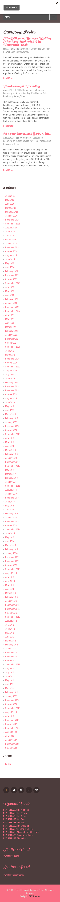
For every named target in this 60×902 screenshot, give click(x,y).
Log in (8, 764)
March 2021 (10, 354)
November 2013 (12, 561)
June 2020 (10, 378)
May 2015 (9, 505)
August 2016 (11, 489)
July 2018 (9, 438)
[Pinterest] (36, 792)
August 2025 (11, 227)
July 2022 (9, 315)
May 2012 (9, 632)
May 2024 (9, 263)
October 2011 (11, 660)
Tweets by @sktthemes (13, 875)
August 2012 (11, 621)
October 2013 (11, 565)
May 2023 (9, 291)
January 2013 (11, 601)
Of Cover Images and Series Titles (27, 134)
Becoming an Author (12, 93)
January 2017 (11, 482)
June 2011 (10, 676)
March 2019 (10, 414)
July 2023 (9, 287)
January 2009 (11, 740)
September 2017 (12, 466)
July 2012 (9, 625)
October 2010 (11, 704)
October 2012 (11, 613)
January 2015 (11, 517)
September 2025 (12, 223)
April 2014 (9, 541)
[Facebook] (6, 792)
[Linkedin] (29, 792)
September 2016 (12, 486)
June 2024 (10, 259)
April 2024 (9, 267)
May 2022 (9, 319)
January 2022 (11, 335)
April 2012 (9, 636)
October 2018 (11, 430)
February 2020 (11, 382)
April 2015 (9, 509)
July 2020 (9, 374)
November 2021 (12, 339)
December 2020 (12, 358)
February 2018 (11, 454)
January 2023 (11, 303)
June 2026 (10, 196)
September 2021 (12, 347)
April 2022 (9, 323)
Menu (7, 16)
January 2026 (11, 215)
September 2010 (12, 708)
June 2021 (10, 350)
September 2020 (12, 366)
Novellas (34, 141)
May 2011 (9, 680)
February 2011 (11, 692)
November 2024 (12, 247)
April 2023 (9, 295)
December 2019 (12, 386)
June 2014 (10, 533)
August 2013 (11, 573)
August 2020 (11, 370)
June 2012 (10, 628)
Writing (26, 52)
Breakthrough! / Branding (21, 86)
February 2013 (11, 597)
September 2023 (12, 283)
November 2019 (12, 390)
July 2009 (9, 736)
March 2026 (10, 208)
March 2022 (10, 327)
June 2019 (10, 402)
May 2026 (9, 200)
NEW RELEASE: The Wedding (16, 825)
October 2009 (11, 724)
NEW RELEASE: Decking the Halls (18, 829)
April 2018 (9, 446)
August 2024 (11, 255)
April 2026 (9, 204)
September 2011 (12, 664)
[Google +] (21, 792)
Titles (22, 96)
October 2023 (11, 279)
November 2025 (12, 219)
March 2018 (10, 450)
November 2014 (12, 521)
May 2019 (9, 406)
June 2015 (10, 501)
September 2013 (12, 569)
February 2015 (11, 513)
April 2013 (9, 589)
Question (46, 48)
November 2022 (12, 307)
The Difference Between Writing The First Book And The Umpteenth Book (27, 42)
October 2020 (11, 362)
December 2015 (12, 497)
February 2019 (11, 418)
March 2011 (10, 688)
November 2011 (12, 656)
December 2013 (12, 557)
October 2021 (11, 343)
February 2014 (11, 549)
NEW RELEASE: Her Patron (15, 813)
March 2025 (10, 239)
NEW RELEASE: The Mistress (16, 810)
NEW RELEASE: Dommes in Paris (18, 835)
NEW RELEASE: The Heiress (15, 838)
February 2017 (11, 478)
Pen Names (36, 93)
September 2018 (12, 434)
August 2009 (11, 732)
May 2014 (9, 537)
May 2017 (9, 470)
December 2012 (12, 605)
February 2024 (11, 271)
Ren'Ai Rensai (9, 52)
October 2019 (11, 394)
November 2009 (12, 720)
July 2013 (9, 577)
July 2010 (9, 716)
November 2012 (12, 609)
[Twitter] (14, 792)
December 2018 (12, 426)
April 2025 (9, 235)
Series (19, 52)
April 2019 (9, 410)
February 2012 (11, 644)
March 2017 (10, 474)
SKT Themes (34, 896)
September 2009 (12, 728)
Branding (26, 93)
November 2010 (12, 700)
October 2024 (11, 251)
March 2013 (10, 593)
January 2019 (11, 422)
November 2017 (12, 462)
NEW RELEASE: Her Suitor (14, 816)
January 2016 (11, 493)
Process (42, 141)
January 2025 (11, 243)
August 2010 (11, 712)
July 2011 (9, 672)
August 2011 (11, 668)
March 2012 (10, 640)
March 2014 (10, 545)
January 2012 (11, 648)
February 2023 (11, 299)
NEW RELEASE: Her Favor (14, 819)
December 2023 (12, 275)
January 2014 (11, 553)
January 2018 (11, 458)
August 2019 (11, 398)
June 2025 (10, 231)
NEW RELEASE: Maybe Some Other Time (21, 832)
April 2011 (9, 684)
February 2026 (11, 211)
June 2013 (10, 581)
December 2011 (12, 652)
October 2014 (11, 525)
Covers (26, 141)
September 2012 (12, 617)
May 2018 (9, 442)
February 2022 (11, 331)
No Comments (23, 48)
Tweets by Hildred (11, 856)
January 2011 (11, 696)
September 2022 (12, 311)
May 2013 (9, 585)
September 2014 (12, 529)
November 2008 (12, 744)
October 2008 (11, 748)
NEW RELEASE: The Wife (14, 822)
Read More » (8, 78)
